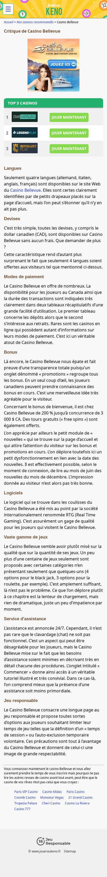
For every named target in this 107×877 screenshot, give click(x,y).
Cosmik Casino (25, 797)
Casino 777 (22, 809)
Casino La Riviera (77, 803)
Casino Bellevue (25, 190)
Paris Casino (75, 792)
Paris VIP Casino (26, 792)
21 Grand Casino (80, 797)
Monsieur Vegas (52, 797)
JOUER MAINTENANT (69, 117)
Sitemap (70, 851)
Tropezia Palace (25, 803)
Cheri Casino (51, 803)
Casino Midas (52, 792)
